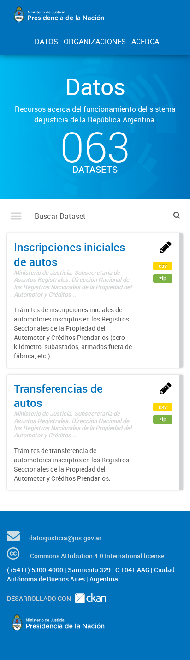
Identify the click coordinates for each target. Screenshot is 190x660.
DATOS (46, 41)
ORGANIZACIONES (95, 41)
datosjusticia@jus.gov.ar (65, 537)
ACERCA (145, 41)
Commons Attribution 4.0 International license (97, 555)
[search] (177, 215)
